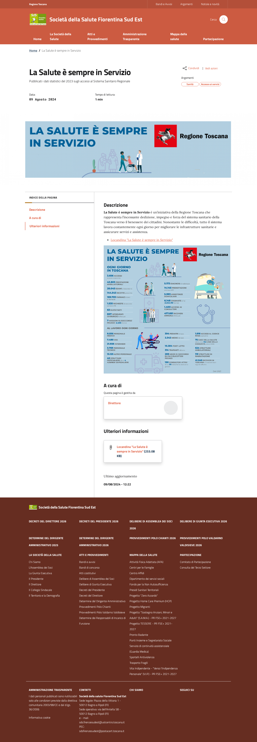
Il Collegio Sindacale (40, 590)
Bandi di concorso (89, 567)
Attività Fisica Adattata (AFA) (146, 562)
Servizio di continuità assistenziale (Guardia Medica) (149, 649)
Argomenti (186, 4)
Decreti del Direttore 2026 (47, 521)
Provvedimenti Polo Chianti (95, 607)
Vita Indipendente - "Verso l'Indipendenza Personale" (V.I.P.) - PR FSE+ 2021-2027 (154, 671)
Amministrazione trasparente (50, 690)
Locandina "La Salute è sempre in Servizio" (132, 449)
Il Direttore (35, 584)
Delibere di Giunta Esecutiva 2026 (203, 521)
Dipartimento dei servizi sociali (147, 579)
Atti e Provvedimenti (93, 555)
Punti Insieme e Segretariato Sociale (151, 640)
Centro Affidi (137, 573)
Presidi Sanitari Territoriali (144, 590)
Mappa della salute (143, 555)
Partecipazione (190, 555)
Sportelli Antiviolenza (142, 657)
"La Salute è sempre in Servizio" (142, 240)
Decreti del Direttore (91, 595)
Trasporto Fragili (139, 663)
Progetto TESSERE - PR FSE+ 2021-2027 (151, 626)
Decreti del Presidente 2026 (98, 521)
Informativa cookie (39, 717)
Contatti (85, 690)
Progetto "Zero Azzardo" (144, 595)
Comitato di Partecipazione (195, 562)
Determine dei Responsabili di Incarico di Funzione (102, 621)
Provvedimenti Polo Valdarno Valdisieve (102, 612)
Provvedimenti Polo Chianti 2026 (153, 538)
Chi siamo (136, 690)
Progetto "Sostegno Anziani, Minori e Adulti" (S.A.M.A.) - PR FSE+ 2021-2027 (153, 615)
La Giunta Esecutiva (40, 573)
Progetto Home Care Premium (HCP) (151, 601)
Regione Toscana (38, 4)
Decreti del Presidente (92, 590)
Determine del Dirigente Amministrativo (102, 601)
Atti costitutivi (87, 573)
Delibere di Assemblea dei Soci (96, 579)
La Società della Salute (45, 555)
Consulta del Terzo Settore (195, 567)
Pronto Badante (139, 635)
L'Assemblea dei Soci (41, 567)
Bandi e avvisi (87, 562)
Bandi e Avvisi (164, 4)
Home (33, 50)
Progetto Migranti (140, 607)
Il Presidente (36, 579)
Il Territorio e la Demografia (44, 595)
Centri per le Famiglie (142, 567)
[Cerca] (223, 19)
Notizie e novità (210, 4)
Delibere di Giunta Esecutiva (95, 584)
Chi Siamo (34, 562)
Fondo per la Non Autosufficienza (149, 584)
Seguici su (187, 690)
